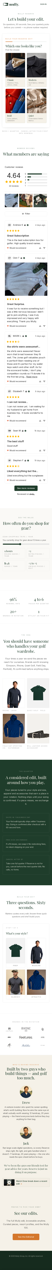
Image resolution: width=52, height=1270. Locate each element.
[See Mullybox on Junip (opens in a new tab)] (32, 494)
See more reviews (26, 488)
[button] (36, 174)
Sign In (43, 4)
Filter (27, 214)
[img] (25, 225)
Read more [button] (31, 376)
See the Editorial (26, 1237)
